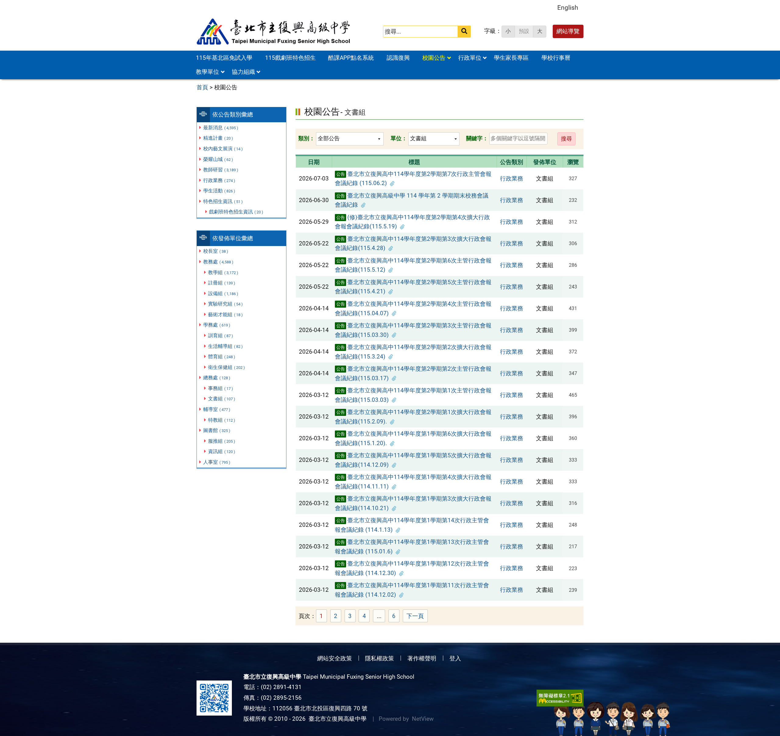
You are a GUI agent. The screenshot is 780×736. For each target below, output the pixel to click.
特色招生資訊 (223, 201)
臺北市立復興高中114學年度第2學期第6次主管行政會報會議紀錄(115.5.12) (413, 265)
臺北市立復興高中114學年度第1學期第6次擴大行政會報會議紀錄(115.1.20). (413, 438)
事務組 (220, 388)
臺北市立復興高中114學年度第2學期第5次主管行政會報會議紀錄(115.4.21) (413, 287)
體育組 (221, 356)
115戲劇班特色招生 (290, 57)
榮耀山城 (218, 159)
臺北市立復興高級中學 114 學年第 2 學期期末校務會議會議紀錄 (411, 200)
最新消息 (220, 127)
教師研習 (220, 170)
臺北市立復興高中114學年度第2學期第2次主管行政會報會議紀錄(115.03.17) (413, 373)
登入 (455, 658)
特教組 (221, 420)
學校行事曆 (555, 57)
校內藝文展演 (223, 149)
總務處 (216, 378)
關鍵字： (477, 138)
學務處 (216, 325)
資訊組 (221, 451)
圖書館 (216, 430)
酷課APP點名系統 (351, 57)
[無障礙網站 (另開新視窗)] (560, 698)
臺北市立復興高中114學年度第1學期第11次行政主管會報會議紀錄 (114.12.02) (412, 590)
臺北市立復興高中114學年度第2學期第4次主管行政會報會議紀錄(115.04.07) (413, 308)
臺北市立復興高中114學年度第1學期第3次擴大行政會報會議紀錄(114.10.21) (413, 503)
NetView (423, 718)
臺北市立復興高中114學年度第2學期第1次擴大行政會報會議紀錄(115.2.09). (413, 417)
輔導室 (216, 409)
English (567, 7)
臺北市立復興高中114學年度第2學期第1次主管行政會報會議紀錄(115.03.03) (413, 395)
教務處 (218, 262)
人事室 (216, 462)
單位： (399, 138)
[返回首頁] (274, 31)
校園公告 (433, 57)
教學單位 (207, 71)
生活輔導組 (225, 346)
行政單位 (469, 57)
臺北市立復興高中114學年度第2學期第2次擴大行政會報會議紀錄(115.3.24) (413, 352)
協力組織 (243, 71)
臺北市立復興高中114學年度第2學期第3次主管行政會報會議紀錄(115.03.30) (413, 330)
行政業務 (219, 180)
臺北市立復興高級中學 (336, 718)
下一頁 (415, 616)
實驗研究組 (225, 304)
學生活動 (219, 191)
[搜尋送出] (464, 32)
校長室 (215, 251)
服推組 (221, 441)
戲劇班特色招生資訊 (236, 212)
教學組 (223, 272)
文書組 (221, 399)
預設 (524, 31)
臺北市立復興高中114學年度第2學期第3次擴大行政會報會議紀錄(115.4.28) (413, 243)
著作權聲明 (421, 658)
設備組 (223, 293)
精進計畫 (218, 138)
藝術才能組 (225, 314)
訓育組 (220, 335)
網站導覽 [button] (568, 31)
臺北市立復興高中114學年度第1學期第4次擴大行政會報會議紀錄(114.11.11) (413, 481)
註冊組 (221, 283)
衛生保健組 (226, 367)
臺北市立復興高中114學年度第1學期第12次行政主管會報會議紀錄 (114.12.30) (412, 568)
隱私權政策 (379, 658)
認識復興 (398, 57)
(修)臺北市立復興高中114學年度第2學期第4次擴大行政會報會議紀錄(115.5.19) (412, 222)
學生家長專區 (511, 57)
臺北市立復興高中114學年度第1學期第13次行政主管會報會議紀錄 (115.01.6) (412, 546)
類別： (306, 138)
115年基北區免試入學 (224, 57)
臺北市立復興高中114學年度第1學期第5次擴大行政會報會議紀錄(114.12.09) (413, 460)
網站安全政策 (334, 658)
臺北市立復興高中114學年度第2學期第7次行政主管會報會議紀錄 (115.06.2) (413, 178)
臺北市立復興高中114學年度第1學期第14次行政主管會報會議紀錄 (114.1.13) (412, 525)
